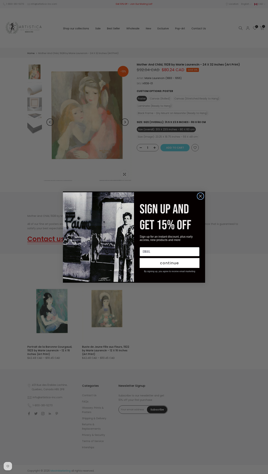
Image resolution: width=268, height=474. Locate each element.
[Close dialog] (200, 196)
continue (169, 263)
